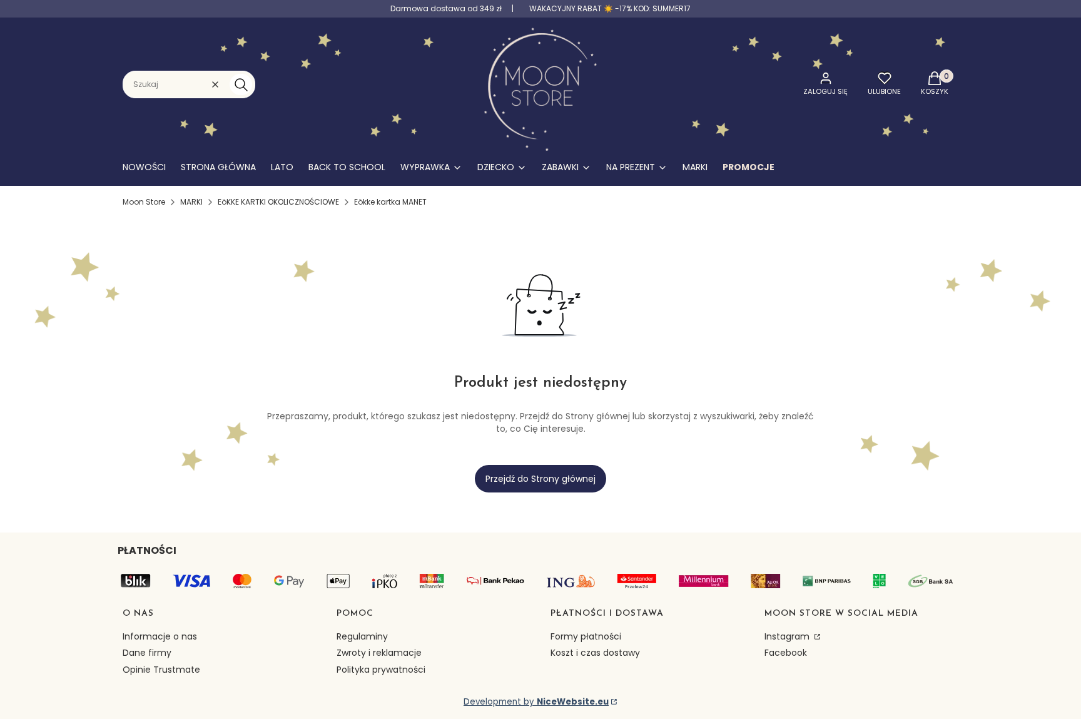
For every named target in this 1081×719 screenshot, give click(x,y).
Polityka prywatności (381, 669)
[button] (241, 84)
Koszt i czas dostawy (595, 652)
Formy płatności (586, 636)
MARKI (191, 201)
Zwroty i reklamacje (379, 652)
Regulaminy (362, 636)
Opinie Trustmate (161, 669)
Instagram (788, 636)
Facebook (785, 652)
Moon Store (144, 201)
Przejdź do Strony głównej (540, 478)
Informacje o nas (160, 636)
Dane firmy (147, 652)
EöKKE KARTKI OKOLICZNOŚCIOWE (278, 201)
